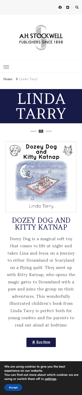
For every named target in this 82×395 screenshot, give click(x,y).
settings (50, 379)
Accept (13, 387)
